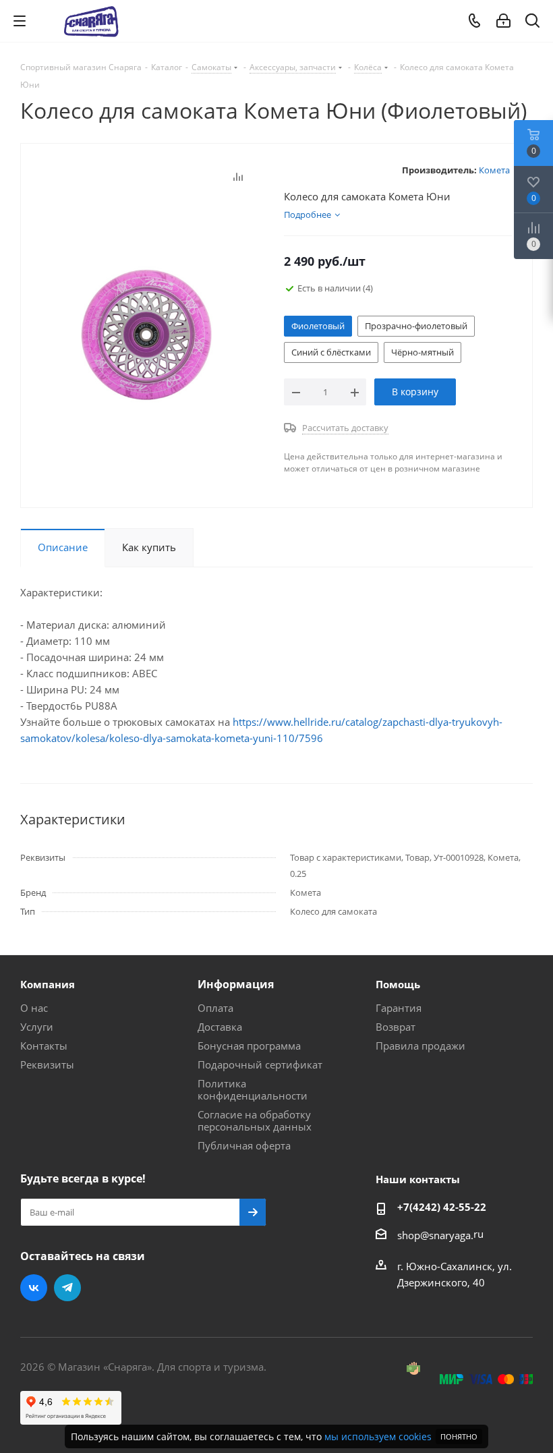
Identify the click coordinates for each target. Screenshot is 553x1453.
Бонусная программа (249, 1045)
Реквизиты (47, 1064)
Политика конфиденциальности (253, 1089)
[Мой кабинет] (503, 21)
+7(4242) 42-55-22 (441, 1207)
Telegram (67, 1287)
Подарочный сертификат (260, 1064)
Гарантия (398, 1008)
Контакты (43, 1045)
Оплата (215, 1008)
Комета (494, 170)
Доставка (220, 1026)
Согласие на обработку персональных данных (255, 1120)
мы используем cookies (378, 1436)
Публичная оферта (244, 1145)
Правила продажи (420, 1045)
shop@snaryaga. (435, 1235)
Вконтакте (33, 1287)
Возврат (395, 1026)
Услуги (36, 1026)
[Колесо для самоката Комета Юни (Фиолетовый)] (149, 331)
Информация (236, 984)
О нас (34, 1008)
